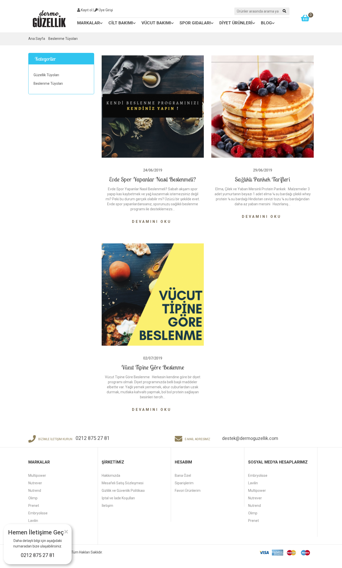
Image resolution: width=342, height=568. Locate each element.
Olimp (33, 498)
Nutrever (35, 483)
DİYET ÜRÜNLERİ (235, 22)
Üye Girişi (105, 10)
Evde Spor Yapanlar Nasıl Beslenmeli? (152, 179)
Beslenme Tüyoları (48, 83)
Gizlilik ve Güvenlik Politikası (123, 491)
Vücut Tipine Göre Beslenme (152, 367)
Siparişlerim (184, 483)
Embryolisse (38, 513)
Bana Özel (183, 476)
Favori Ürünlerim (188, 491)
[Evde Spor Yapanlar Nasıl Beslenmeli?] (153, 106)
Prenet (33, 506)
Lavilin (33, 521)
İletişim (107, 506)
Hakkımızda (111, 476)
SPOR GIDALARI (195, 22)
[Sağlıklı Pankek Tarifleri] (262, 106)
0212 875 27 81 (38, 555)
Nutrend (34, 491)
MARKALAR (88, 22)
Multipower (37, 476)
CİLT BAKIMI (120, 22)
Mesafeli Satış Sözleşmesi (122, 483)
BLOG (266, 22)
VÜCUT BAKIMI (156, 22)
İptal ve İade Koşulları (118, 498)
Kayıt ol (86, 10)
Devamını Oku (153, 222)
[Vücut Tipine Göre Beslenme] (153, 294)
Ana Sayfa (36, 39)
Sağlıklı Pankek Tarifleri (262, 179)
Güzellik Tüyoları (46, 75)
